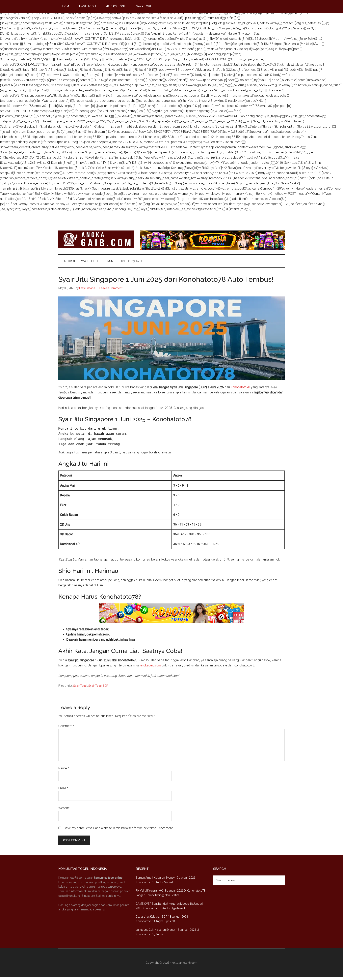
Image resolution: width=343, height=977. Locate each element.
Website (64, 808)
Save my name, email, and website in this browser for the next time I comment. (118, 828)
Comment (66, 726)
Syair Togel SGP (98, 685)
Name (63, 768)
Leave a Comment (110, 288)
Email (63, 788)
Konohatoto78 (240, 387)
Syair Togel (80, 685)
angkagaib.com (150, 665)
